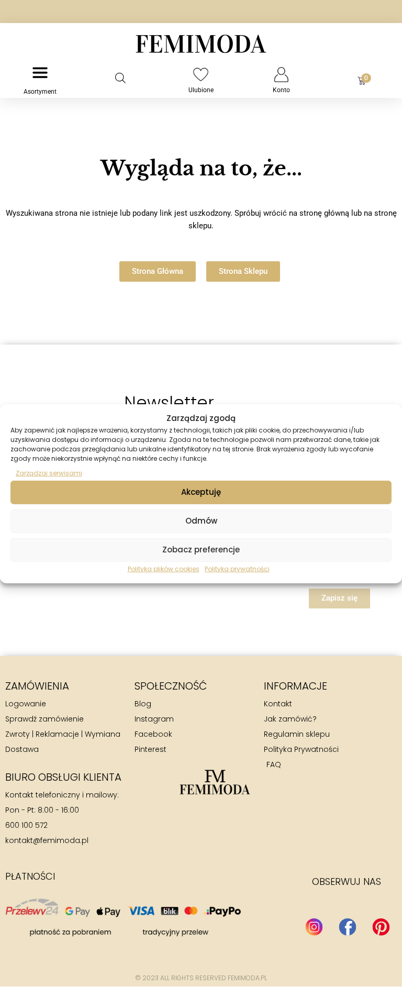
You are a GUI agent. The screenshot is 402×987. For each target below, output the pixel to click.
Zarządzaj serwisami (49, 472)
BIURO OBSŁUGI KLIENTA (63, 777)
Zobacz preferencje (201, 549)
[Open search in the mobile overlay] (120, 78)
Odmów (201, 520)
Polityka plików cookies (163, 568)
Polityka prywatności (237, 568)
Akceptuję (201, 491)
